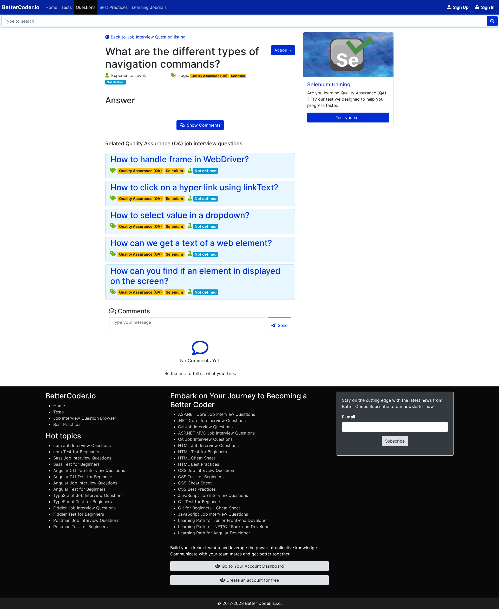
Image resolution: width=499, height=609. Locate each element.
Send (282, 325)
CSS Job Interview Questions (206, 470)
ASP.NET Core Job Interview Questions (216, 414)
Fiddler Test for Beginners (78, 514)
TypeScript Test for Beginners (82, 501)
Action (281, 50)
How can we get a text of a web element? (191, 243)
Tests (66, 7)
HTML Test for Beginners (202, 451)
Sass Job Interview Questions (82, 458)
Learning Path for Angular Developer (214, 532)
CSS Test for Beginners (201, 476)
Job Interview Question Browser (84, 418)
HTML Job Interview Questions (208, 445)
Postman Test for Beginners (80, 526)
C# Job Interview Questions (205, 426)
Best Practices (114, 7)
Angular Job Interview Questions (85, 482)
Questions (85, 7)
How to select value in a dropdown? (180, 215)
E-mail (348, 416)
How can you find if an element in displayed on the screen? (195, 276)
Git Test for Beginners (199, 501)
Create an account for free (252, 580)
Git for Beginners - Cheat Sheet (209, 507)
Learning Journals (149, 7)
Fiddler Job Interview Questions (84, 507)
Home (51, 7)
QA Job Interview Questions (205, 439)
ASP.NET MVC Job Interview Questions (216, 433)
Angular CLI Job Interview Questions (89, 470)
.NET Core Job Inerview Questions (212, 420)
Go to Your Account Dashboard (252, 566)
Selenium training (328, 84)
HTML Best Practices (198, 464)
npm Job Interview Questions (82, 445)
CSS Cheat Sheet (195, 482)
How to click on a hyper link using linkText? (194, 187)
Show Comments (203, 125)
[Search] (492, 21)
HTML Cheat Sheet (196, 458)
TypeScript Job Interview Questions (88, 495)
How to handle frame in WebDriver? (179, 159)
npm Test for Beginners (76, 451)
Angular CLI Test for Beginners (83, 476)
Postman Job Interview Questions (86, 520)
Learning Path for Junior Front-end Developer (223, 520)
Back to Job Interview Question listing (147, 37)
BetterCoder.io (20, 7)
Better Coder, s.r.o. (263, 603)
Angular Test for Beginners (79, 489)
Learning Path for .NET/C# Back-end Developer (224, 526)
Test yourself (348, 117)
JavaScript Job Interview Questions (213, 495)
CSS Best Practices (197, 489)
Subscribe (395, 441)
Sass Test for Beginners (76, 464)
